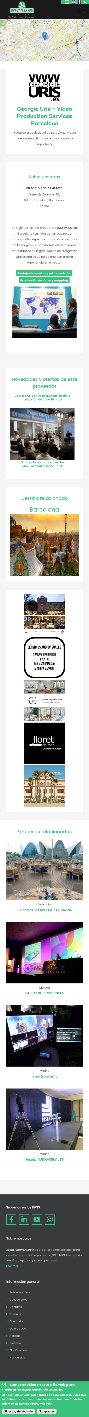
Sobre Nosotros (20, 1292)
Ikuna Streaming (45, 1076)
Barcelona (44, 510)
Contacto (16, 1307)
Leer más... (13, 1266)
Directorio (16, 1321)
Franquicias (17, 1357)
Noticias (15, 1336)
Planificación (18, 1350)
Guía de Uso (18, 1329)
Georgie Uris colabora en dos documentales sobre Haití (42, 464)
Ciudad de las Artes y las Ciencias (45, 910)
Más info (46, 1403)
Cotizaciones (18, 1300)
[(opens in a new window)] (44, 634)
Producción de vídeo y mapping (44, 280)
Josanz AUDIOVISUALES (44, 1159)
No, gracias (47, 1411)
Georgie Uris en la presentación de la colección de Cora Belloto (42, 397)
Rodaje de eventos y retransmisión (44, 273)
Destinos (15, 1314)
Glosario (15, 1343)
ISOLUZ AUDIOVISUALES (44, 993)
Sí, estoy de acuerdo (18, 1411)
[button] (44, 36)
